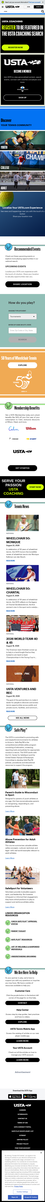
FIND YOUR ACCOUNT (22, 1148)
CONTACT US (22, 1118)
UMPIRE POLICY (22, 1139)
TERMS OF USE (22, 1122)
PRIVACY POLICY (23, 1143)
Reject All (15, 1197)
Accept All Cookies (30, 1197)
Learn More (9, 811)
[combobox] (22, 330)
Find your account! (34, 2)
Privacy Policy (18, 1186)
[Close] (41, 1152)
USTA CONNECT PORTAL (22, 1126)
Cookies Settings (22, 1192)
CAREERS (22, 1110)
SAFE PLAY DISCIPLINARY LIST (22, 1131)
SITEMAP (22, 1135)
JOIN (28, 6)
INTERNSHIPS (23, 1114)
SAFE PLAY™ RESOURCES (21, 939)
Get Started (23, 468)
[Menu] (2, 7)
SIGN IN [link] (38, 6)
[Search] (42, 11)
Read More (10, 560)
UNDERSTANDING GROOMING (23, 956)
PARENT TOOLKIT (18, 931)
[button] (42, 2)
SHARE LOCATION (22, 284)
